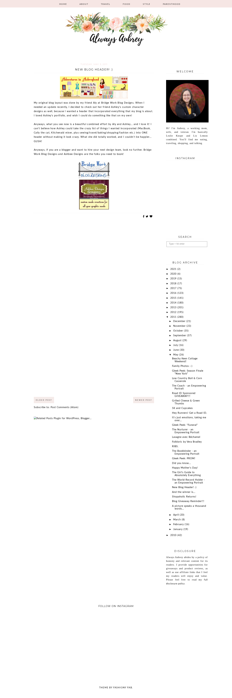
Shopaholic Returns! (184, 497)
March (177, 519)
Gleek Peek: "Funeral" (185, 425)
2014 (173, 303)
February (179, 524)
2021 (173, 269)
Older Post (44, 400)
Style (146, 4)
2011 (173, 317)
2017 (173, 288)
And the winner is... (183, 492)
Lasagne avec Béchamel (186, 437)
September (180, 335)
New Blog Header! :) (184, 487)
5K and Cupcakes (182, 408)
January (178, 529)
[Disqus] (94, 265)
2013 (173, 307)
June (176, 350)
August (177, 340)
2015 (173, 298)
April (176, 515)
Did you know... (181, 463)
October (178, 331)
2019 (173, 279)
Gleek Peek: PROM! (183, 458)
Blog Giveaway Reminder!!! (188, 501)
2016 (173, 293)
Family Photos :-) (182, 366)
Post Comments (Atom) (64, 407)
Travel (105, 4)
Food (126, 4)
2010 (173, 535)
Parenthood (171, 4)
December (179, 321)
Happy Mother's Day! (185, 468)
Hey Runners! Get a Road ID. (189, 413)
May (176, 355)
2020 (173, 274)
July (176, 345)
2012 (173, 312)
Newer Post (143, 400)
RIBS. (175, 446)
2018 (173, 283)
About (83, 4)
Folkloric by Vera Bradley (187, 442)
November (179, 326)
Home (63, 4)
